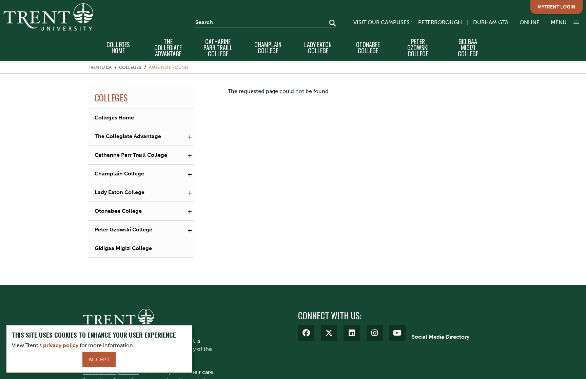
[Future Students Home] (48, 17)
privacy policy (60, 345)
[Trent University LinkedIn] (352, 333)
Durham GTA (490, 22)
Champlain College (267, 47)
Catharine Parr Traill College (218, 47)
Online (530, 22)
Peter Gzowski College (418, 47)
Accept (99, 359)
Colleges (130, 67)
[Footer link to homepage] (118, 319)
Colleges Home (118, 47)
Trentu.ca (100, 67)
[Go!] (330, 24)
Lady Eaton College (318, 47)
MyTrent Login (556, 7)
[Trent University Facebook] (306, 333)
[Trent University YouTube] (397, 333)
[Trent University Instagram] (375, 333)
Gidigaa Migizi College (468, 47)
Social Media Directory (440, 337)
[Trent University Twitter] (329, 333)
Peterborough (440, 22)
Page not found (168, 67)
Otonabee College (368, 47)
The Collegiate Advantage (168, 47)
